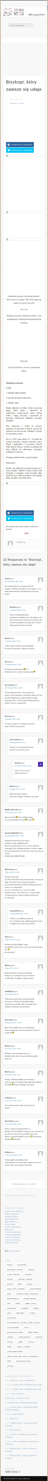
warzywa (31, 1342)
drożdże (10, 1279)
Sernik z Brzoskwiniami (14, 1211)
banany (9, 1265)
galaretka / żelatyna (25, 1279)
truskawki (38, 1337)
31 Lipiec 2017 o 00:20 (17, 789)
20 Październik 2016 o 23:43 (14, 836)
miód (9, 1313)
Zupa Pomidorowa (12, 1219)
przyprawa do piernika (15, 1332)
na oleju (32, 1313)
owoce (26, 1327)
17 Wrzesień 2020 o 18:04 (13, 1155)
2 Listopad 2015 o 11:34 (17, 742)
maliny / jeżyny (30, 1303)
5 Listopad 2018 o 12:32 (18, 610)
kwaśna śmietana (30, 1298)
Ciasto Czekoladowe (12, 1237)
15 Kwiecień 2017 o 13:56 (13, 1023)
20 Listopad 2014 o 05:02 (13, 688)
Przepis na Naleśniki (13, 1235)
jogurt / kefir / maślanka (16, 1289)
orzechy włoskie (13, 1327)
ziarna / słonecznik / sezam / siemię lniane (22, 1356)
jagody (29, 1284)
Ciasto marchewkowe (13, 1232)
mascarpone (11, 1308)
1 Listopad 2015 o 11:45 (12, 719)
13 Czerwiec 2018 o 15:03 (13, 1101)
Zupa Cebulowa (10, 1222)
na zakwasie (11, 1318)
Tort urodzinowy (17, 1394)
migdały (36, 1308)
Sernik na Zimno (11, 1216)
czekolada (28, 1274)
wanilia (20, 1342)
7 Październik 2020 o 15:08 (19, 914)
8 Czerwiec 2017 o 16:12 (13, 1049)
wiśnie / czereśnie (23, 1346)
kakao (9, 1294)
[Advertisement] (24, 56)
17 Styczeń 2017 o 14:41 (12, 940)
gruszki (9, 1284)
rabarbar (10, 1337)
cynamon (31, 1269)
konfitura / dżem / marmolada (27, 1294)
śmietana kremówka (23, 1361)
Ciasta (22, 103)
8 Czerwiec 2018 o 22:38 (23, 766)
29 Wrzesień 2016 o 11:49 (13, 812)
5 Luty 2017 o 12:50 (11, 968)
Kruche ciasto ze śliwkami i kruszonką (27, 1385)
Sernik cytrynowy (23, 1398)
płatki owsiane (33, 1332)
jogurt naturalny (35, 1289)
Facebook (24, 32)
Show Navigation (38, 22)
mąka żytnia (20, 1313)
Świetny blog (10, 1398)
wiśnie (9, 1346)
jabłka (20, 1284)
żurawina (10, 1366)
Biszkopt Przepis (11, 1242)
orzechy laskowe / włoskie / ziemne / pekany (23, 1322)
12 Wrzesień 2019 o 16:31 (13, 1124)
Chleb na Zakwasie (12, 1214)
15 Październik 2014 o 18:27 (14, 581)
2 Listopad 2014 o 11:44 (12, 641)
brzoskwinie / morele (15, 1269)
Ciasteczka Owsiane (12, 1240)
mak (8, 1303)
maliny (18, 1303)
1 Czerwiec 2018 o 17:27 (13, 1075)
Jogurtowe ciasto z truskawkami (22, 1380)
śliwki (9, 1361)
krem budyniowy (13, 1298)
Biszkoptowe (14, 103)
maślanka (24, 1308)
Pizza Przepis (10, 1224)
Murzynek (14, 1419)
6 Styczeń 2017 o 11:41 (12, 872)
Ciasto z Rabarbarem (13, 1227)
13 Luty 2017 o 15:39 (11, 994)
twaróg (9, 1342)
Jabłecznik (9, 1229)
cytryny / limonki (13, 1274)
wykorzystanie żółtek (14, 1351)
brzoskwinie (22, 1265)
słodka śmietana (24, 1337)
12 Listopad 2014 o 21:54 (13, 664)
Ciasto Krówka (17, 1414)
